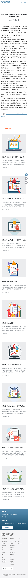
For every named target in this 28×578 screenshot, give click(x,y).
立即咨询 (7, 527)
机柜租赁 (12, 547)
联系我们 (12, 562)
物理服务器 (4, 541)
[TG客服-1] (26, 174)
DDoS (3, 547)
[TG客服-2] (26, 178)
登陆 (22, 2)
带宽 (11, 550)
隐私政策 (12, 564)
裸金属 (3, 543)
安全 (3, 554)
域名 (19, 541)
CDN (3, 550)
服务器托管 (12, 545)
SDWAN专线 (13, 541)
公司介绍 (12, 559)
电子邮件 (20, 543)
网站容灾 (4, 562)
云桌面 (3, 552)
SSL (3, 557)
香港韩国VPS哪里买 (9, 323)
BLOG (11, 557)
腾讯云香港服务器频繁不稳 (11, 364)
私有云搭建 (12, 552)
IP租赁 (11, 543)
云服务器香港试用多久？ (11, 281)
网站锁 (3, 559)
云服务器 (4, 545)
